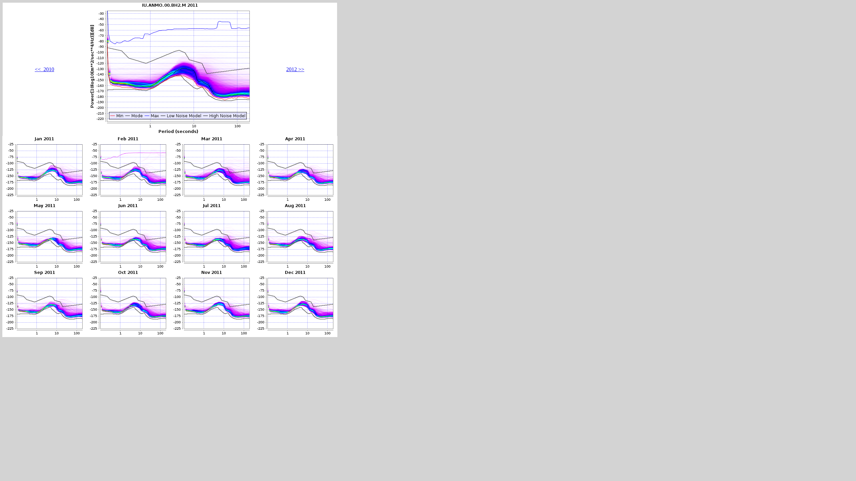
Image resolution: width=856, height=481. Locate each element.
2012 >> (295, 69)
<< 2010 (44, 69)
